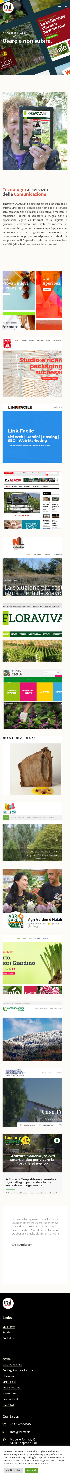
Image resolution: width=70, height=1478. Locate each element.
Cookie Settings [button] (13, 1470)
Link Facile (9, 1382)
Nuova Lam (10, 1393)
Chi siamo (9, 1327)
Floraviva (8, 1376)
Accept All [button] (31, 1470)
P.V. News (8, 1405)
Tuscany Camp (12, 1388)
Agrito (7, 1359)
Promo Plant (11, 1399)
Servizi (7, 1333)
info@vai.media (20, 1432)
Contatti (8, 1338)
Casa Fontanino (12, 1365)
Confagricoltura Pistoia (18, 1370)
